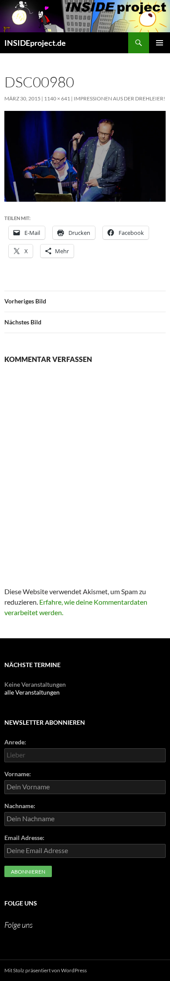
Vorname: (17, 774)
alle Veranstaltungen (32, 692)
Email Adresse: (24, 837)
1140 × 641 (57, 98)
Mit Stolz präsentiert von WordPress (45, 970)
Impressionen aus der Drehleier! (119, 98)
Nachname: (19, 805)
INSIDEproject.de (35, 43)
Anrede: (15, 742)
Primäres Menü (159, 42)
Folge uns (20, 903)
